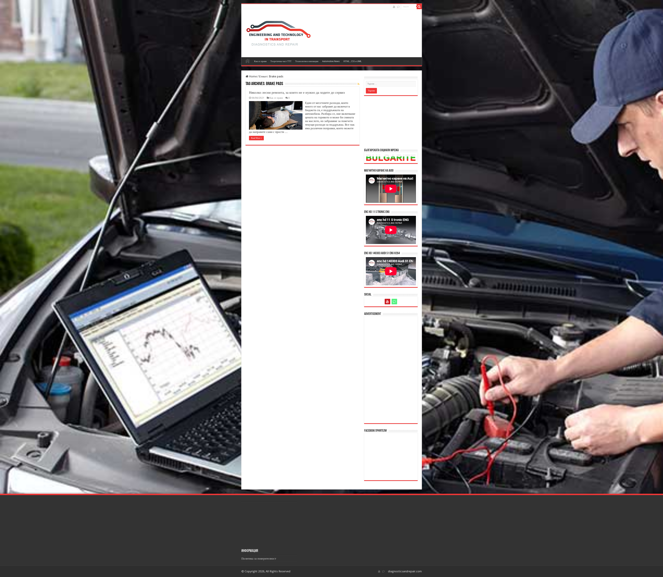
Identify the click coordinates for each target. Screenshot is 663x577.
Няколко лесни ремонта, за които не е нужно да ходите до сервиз (297, 92)
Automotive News (331, 61)
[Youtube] (394, 7)
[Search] (419, 6)
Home (252, 76)
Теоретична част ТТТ (280, 61)
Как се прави (260, 61)
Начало (247, 60)
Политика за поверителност (258, 558)
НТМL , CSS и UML (352, 61)
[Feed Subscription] (358, 84)
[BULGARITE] (398, 7)
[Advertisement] (391, 121)
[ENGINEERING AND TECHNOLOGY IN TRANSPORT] (278, 32)
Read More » (256, 138)
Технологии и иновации (306, 61)
